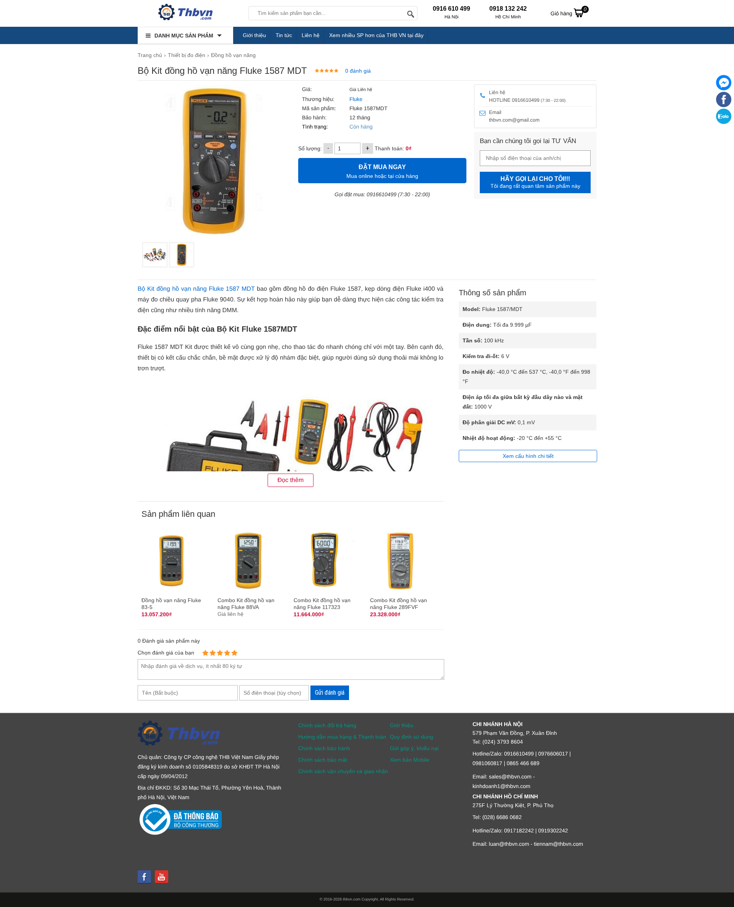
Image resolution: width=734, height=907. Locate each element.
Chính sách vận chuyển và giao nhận (343, 771)
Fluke (355, 99)
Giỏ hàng (568, 11)
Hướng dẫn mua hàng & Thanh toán (342, 737)
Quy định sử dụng (411, 737)
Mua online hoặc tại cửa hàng (382, 171)
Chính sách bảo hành (324, 748)
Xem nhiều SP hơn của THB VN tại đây (376, 35)
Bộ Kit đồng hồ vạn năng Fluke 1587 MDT (196, 289)
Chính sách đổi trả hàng (327, 725)
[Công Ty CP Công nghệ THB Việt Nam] (185, 13)
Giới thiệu (254, 35)
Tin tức (284, 35)
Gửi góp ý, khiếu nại (414, 748)
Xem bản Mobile (409, 760)
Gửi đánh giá (329, 692)
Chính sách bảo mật (322, 760)
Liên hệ (311, 35)
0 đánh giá (358, 71)
